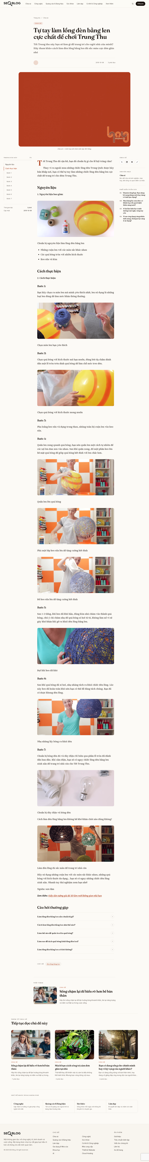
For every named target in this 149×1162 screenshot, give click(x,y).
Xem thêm (109, 4)
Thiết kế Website (88, 1150)
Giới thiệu (117, 1136)
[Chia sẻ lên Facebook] (132, 162)
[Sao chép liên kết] (137, 162)
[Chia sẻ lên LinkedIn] (127, 162)
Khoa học (56, 1150)
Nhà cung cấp (87, 1147)
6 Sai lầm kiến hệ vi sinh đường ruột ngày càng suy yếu (133, 211)
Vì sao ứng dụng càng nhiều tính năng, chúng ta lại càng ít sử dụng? (134, 219)
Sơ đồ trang (118, 1150)
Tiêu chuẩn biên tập (121, 1140)
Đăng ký (140, 4)
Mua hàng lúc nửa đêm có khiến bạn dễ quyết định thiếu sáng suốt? (133, 203)
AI (53, 1153)
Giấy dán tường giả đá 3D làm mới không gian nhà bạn (75, 895)
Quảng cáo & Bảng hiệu (54, 4)
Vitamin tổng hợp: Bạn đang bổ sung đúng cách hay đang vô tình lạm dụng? (134, 195)
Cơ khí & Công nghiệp (94, 4)
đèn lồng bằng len (53, 964)
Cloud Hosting (87, 1153)
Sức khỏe (70, 4)
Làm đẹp (80, 4)
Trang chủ (37, 18)
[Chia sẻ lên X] (122, 162)
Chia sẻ (28, 4)
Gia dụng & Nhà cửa (60, 1147)
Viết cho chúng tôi (121, 1143)
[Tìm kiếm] (133, 4)
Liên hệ (117, 1147)
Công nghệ (38, 4)
